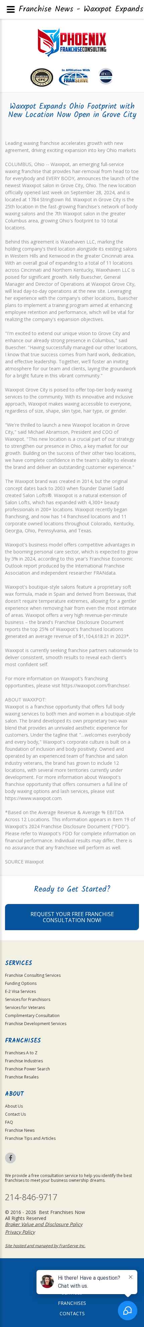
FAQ (9, 1122)
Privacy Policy (20, 1232)
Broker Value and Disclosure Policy (43, 1224)
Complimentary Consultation (32, 1015)
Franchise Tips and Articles (30, 1138)
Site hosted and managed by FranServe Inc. (45, 1246)
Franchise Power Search (27, 1069)
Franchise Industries (24, 1061)
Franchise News (19, 1130)
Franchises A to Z (21, 1053)
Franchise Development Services (35, 1023)
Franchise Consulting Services (33, 975)
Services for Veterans (25, 1007)
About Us (14, 1106)
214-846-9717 (31, 1197)
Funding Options (21, 983)
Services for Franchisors (27, 999)
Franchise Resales (22, 1077)
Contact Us (15, 1114)
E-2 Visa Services (20, 991)
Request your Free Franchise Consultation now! (72, 917)
